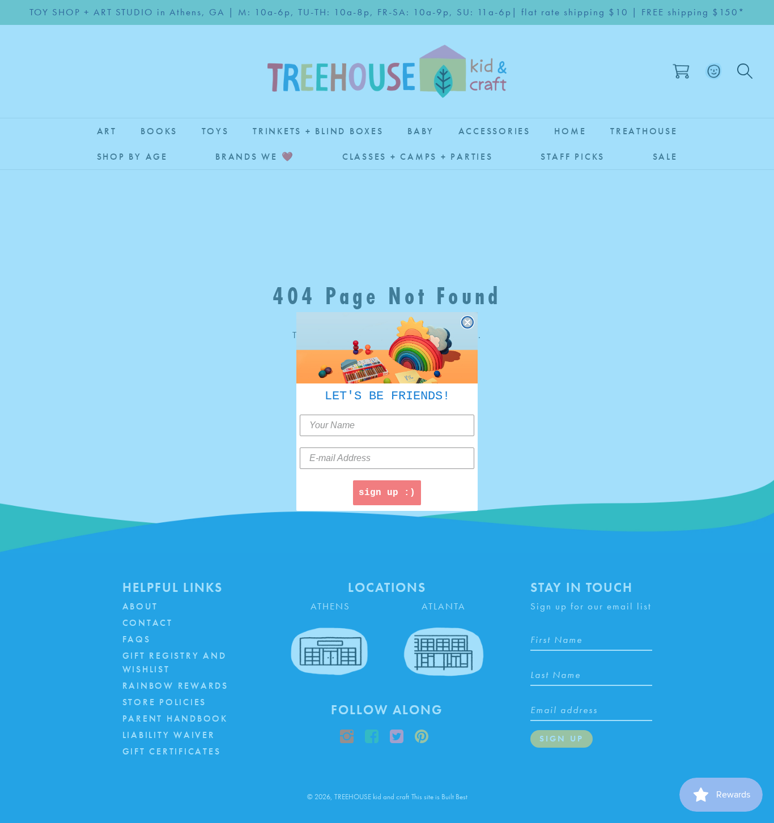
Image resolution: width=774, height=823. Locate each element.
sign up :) (387, 493)
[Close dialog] (467, 322)
